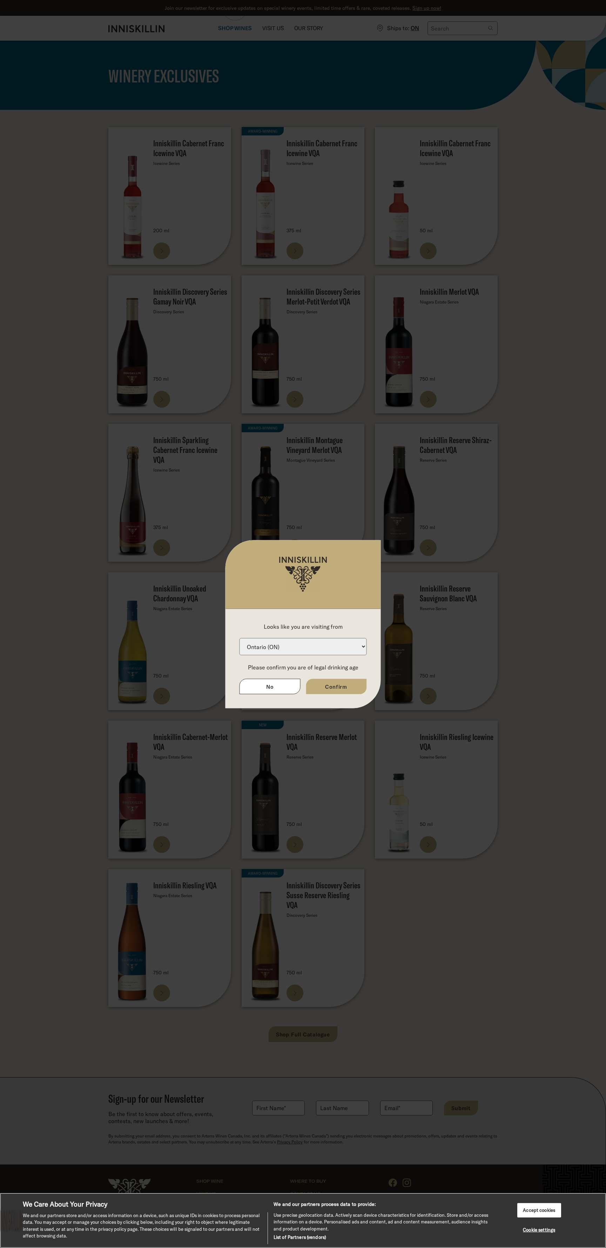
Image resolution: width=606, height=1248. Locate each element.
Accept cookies (539, 1210)
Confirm (336, 686)
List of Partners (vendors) (300, 1237)
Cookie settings (539, 1230)
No (270, 686)
